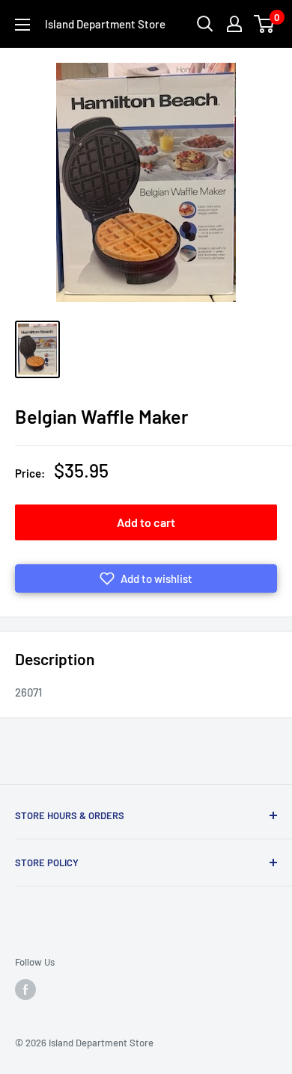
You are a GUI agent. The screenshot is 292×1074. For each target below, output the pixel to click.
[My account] (234, 24)
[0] (264, 24)
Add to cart (146, 522)
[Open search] (205, 24)
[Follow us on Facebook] (25, 989)
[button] (146, 578)
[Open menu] (22, 25)
